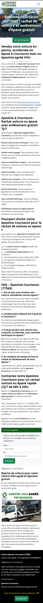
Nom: (5, 445)
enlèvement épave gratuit (29, 102)
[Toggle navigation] (39, 4)
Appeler (22, 598)
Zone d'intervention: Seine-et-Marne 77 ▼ (21, 593)
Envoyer (9, 460)
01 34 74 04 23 (21, 40)
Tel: (4, 452)
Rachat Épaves (7, 579)
